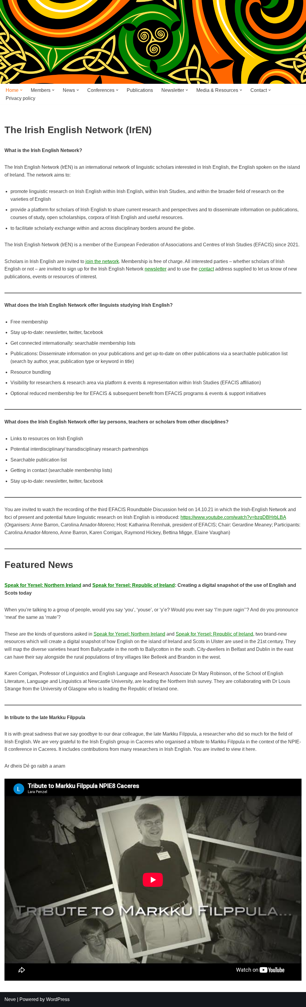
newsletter (155, 268)
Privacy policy (20, 98)
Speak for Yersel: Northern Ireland (42, 585)
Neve (10, 999)
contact (206, 268)
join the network (102, 261)
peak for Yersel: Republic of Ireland (216, 634)
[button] (21, 90)
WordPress (58, 999)
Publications (140, 90)
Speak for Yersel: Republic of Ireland (133, 585)
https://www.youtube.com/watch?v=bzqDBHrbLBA (233, 517)
